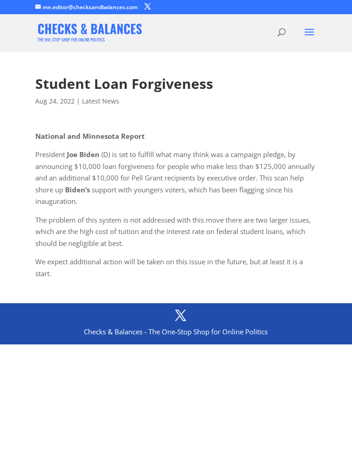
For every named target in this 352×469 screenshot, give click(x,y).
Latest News (100, 101)
